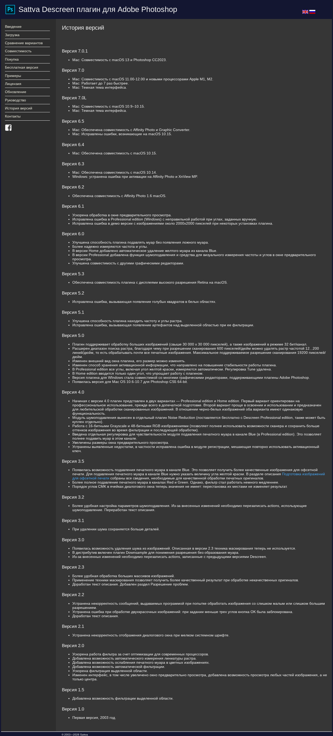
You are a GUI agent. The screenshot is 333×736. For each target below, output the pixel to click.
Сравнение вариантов (24, 43)
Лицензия (13, 84)
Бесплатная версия (21, 67)
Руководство (15, 100)
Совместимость (18, 51)
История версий (18, 108)
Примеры (13, 76)
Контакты (13, 116)
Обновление (15, 92)
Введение (13, 26)
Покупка (12, 59)
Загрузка (12, 35)
